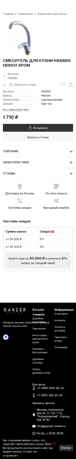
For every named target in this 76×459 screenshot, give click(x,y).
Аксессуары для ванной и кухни (40, 339)
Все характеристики (16, 109)
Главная (8, 13)
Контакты (60, 320)
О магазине (61, 313)
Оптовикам (61, 347)
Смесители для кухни (52, 13)
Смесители (25, 13)
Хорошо (66, 447)
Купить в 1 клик (38, 137)
